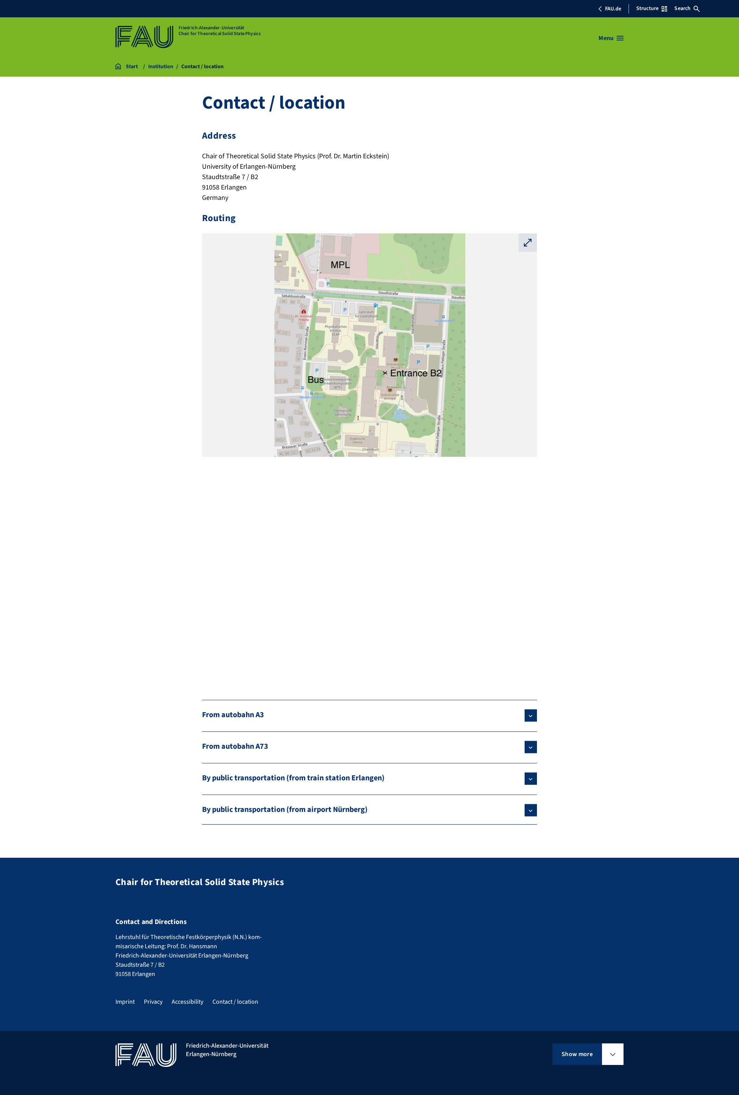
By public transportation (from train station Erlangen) (293, 778)
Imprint (125, 1002)
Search (682, 8)
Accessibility (187, 1002)
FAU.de (613, 9)
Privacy (153, 1002)
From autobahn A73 (235, 746)
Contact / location (235, 1002)
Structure (647, 8)
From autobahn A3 (233, 714)
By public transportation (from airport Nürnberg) (285, 809)
